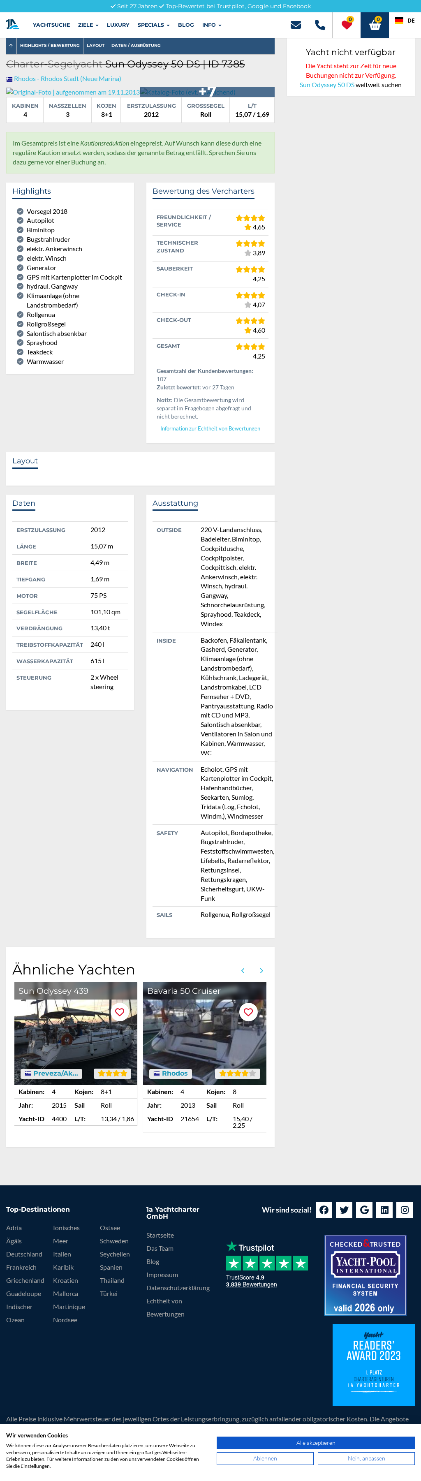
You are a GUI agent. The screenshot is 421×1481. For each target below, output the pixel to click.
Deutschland (24, 1254)
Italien (62, 1254)
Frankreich (21, 1267)
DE (411, 20)
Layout (95, 45)
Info (209, 25)
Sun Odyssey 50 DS (327, 84)
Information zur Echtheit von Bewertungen (210, 429)
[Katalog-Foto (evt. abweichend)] (188, 91)
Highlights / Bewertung (50, 45)
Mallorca (65, 1293)
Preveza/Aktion (54, 1073)
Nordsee (65, 1320)
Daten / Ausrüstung (136, 45)
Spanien (111, 1267)
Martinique (69, 1306)
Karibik (63, 1267)
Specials (152, 25)
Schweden (114, 1241)
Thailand (112, 1280)
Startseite (160, 1235)
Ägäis (14, 1241)
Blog (186, 25)
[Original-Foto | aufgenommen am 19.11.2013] (73, 91)
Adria (14, 1227)
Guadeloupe (23, 1293)
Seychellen (115, 1254)
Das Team (159, 1248)
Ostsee (110, 1227)
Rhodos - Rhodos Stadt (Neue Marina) (67, 78)
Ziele (86, 25)
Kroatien (65, 1280)
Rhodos (174, 1073)
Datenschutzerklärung (178, 1287)
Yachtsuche (51, 25)
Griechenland (25, 1280)
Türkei (109, 1293)
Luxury (118, 25)
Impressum (162, 1274)
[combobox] (405, 20)
